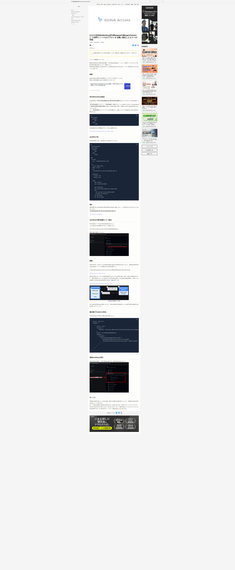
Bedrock (109, 4)
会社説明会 (127, 4)
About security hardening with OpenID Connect (101, 283)
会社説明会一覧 (149, 150)
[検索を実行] (150, 1)
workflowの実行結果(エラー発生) (77, 16)
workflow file (73, 13)
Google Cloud (114, 4)
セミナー (122, 4)
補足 (73, 15)
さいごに (73, 23)
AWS (102, 4)
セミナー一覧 (150, 146)
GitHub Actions (96, 42)
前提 (72, 10)
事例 (135, 4)
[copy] (137, 115)
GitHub (103, 42)
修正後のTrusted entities (76, 20)
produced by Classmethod (85, 1)
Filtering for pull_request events (98, 273)
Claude (105, 4)
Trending (98, 4)
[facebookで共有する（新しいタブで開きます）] (135, 45)
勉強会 (132, 4)
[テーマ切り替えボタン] (163, 1)
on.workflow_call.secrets (96, 214)
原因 (72, 18)
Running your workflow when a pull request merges (102, 131)
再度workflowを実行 (75, 22)
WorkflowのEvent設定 (75, 11)
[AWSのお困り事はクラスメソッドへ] (114, 424)
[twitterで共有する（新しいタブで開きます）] (138, 45)
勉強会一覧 (149, 153)
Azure (119, 4)
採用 (138, 4)
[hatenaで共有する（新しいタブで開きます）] (133, 45)
